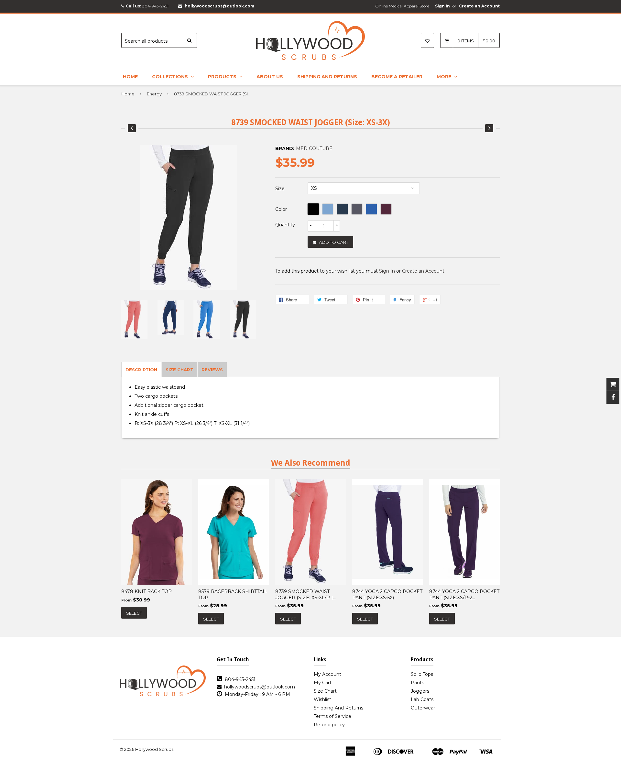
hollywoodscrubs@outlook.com (219, 6)
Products (223, 77)
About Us (269, 77)
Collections (170, 77)
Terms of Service (332, 716)
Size (280, 188)
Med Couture (314, 148)
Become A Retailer (396, 77)
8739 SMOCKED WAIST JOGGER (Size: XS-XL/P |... (305, 594)
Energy (154, 93)
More (444, 77)
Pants (417, 683)
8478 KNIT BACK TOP (146, 591)
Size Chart (325, 691)
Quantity (285, 225)
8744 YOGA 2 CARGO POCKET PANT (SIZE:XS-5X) (387, 594)
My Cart (323, 683)
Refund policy (329, 725)
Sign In (442, 6)
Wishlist (322, 699)
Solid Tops (422, 674)
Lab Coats (422, 699)
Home (130, 77)
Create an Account (479, 6)
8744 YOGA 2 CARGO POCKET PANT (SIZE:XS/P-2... (464, 594)
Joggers (420, 691)
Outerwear (423, 708)
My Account (327, 674)
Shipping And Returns (327, 77)
